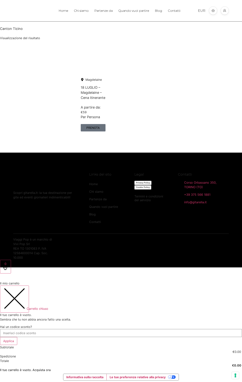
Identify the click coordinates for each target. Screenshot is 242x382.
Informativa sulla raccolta (84, 377)
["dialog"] (121, 326)
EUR (201, 11)
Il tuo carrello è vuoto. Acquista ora (25, 370)
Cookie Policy (143, 187)
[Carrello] (213, 10)
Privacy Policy (143, 182)
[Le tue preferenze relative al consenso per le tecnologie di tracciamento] (235, 375)
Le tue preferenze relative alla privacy (138, 377)
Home (63, 10)
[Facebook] (16, 208)
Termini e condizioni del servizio (148, 198)
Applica (8, 341)
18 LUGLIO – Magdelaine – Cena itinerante (93, 92)
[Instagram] (26, 208)
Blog (158, 10)
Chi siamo (81, 10)
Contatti (174, 10)
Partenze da (103, 10)
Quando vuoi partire (133, 10)
